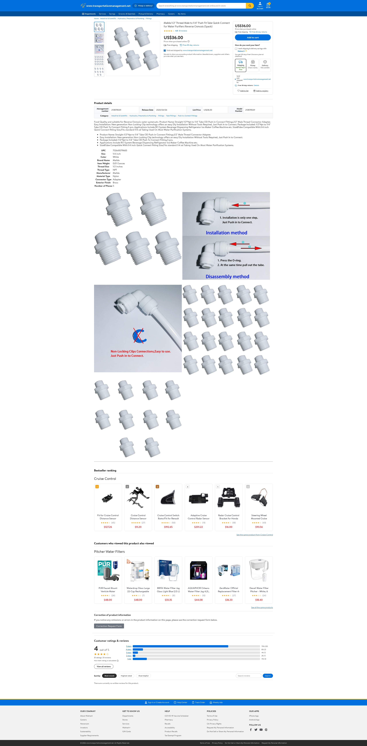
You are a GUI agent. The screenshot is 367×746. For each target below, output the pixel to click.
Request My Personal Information (220, 727)
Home (96, 18)
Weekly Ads (217, 702)
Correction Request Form (109, 626)
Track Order (200, 702)
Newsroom (84, 723)
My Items (182, 13)
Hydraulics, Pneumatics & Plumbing (131, 18)
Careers (171, 13)
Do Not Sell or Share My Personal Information (225, 731)
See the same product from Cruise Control (255, 534)
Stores (125, 719)
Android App (254, 719)
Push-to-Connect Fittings (187, 115)
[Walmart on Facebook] (250, 730)
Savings (112, 13)
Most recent (109, 675)
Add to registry (262, 91)
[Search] (250, 6)
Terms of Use (212, 715)
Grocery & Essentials (127, 13)
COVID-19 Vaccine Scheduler (177, 715)
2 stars (128, 656)
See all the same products (262, 607)
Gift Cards (126, 731)
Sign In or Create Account (158, 702)
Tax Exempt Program (173, 735)
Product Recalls (171, 731)
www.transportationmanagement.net (197, 50)
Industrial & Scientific (108, 18)
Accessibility (170, 727)
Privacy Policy (212, 719)
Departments (90, 13)
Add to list (244, 91)
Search (268, 675)
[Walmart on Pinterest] (266, 730)
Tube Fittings (171, 115)
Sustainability (85, 731)
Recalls (167, 723)
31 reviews (183, 31)
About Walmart (86, 715)
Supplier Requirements (89, 735)
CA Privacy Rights (214, 723)
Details (256, 85)
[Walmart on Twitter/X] (255, 730)
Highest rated (126, 675)
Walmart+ (126, 727)
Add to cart (253, 37)
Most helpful (143, 675)
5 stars (128, 646)
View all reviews (104, 666)
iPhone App (253, 715)
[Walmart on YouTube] (261, 730)
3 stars (128, 652)
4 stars (128, 649)
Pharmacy (161, 13)
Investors (84, 727)
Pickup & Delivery (146, 13)
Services (102, 13)
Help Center (182, 702)
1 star (129, 659)
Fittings (149, 18)
